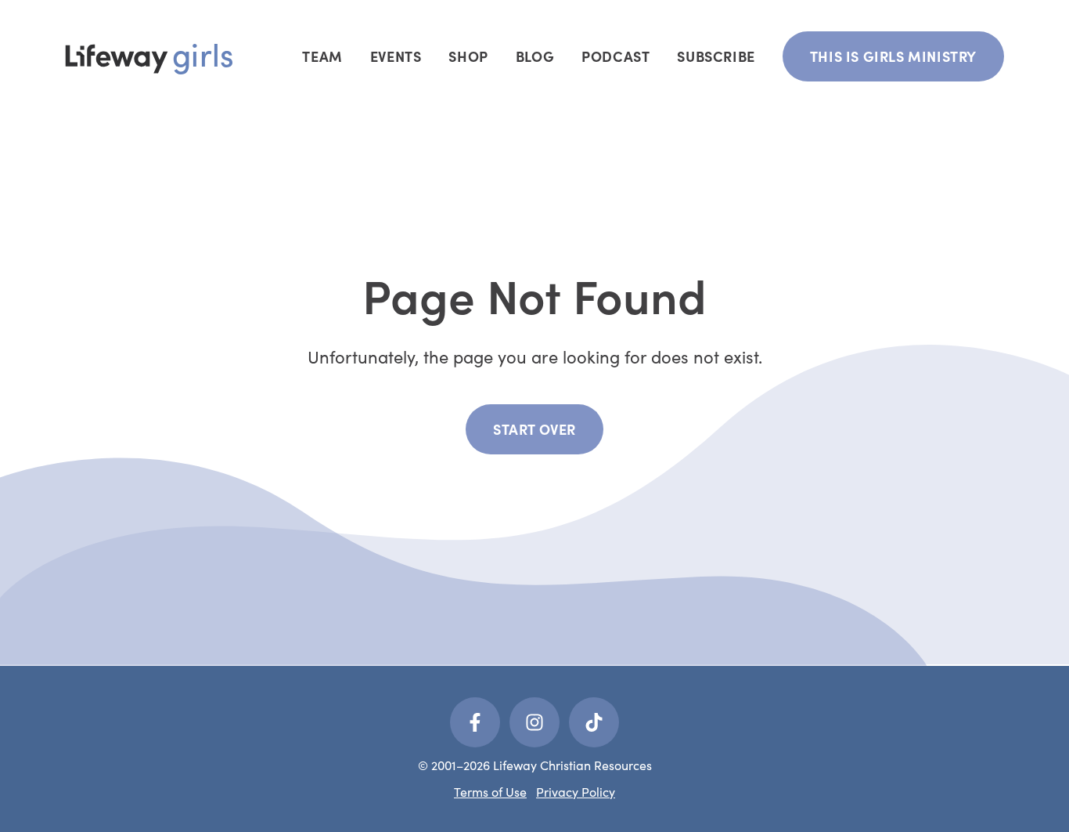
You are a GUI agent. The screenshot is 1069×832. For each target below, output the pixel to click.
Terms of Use (490, 791)
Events (396, 56)
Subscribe (715, 56)
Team (322, 56)
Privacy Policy (575, 791)
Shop (468, 56)
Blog (535, 56)
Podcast (615, 56)
